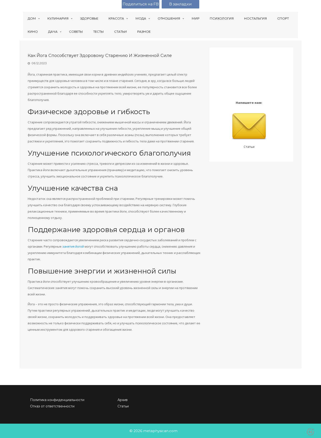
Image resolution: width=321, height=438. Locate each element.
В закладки (180, 4)
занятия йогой (73, 246)
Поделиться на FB (141, 4)
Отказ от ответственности (52, 406)
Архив (122, 400)
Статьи (249, 147)
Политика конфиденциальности (57, 400)
